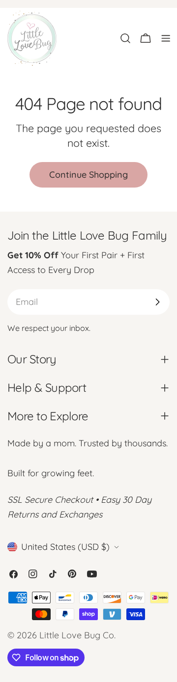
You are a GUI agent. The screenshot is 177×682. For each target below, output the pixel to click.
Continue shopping (88, 174)
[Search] (125, 38)
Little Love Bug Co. (77, 635)
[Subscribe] (157, 302)
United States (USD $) (65, 546)
